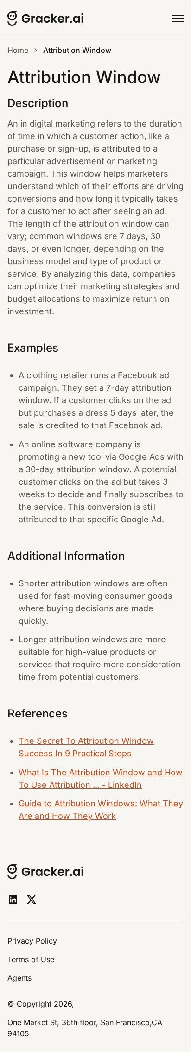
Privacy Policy (32, 940)
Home (17, 50)
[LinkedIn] (13, 899)
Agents (19, 977)
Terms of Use (30, 959)
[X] (31, 899)
